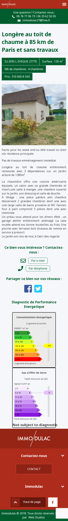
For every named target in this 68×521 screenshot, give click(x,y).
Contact (34, 469)
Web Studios (36, 517)
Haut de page (32, 502)
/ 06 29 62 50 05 (46, 16)
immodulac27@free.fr (36, 20)
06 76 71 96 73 (26, 16)
